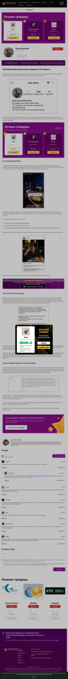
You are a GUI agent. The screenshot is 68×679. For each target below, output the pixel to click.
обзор (43, 343)
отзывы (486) (43, 347)
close (51, 326)
